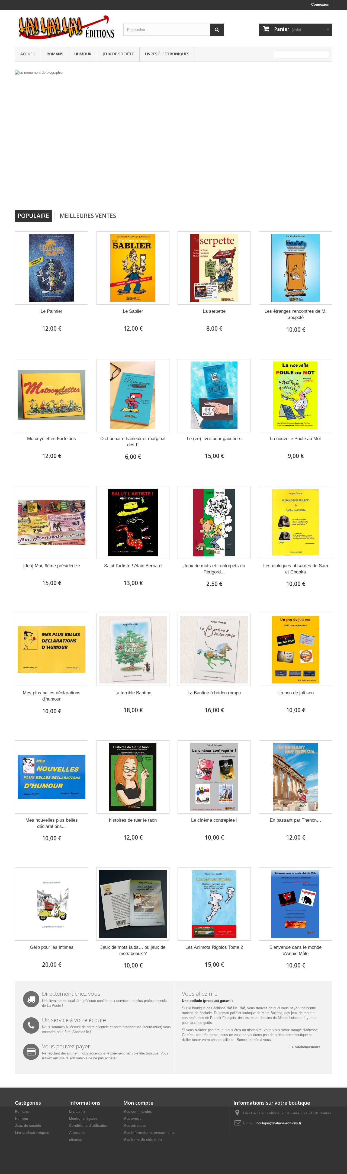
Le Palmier (51, 311)
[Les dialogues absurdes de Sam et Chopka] (295, 522)
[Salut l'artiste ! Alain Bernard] (133, 522)
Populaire (33, 216)
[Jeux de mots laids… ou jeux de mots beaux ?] (133, 904)
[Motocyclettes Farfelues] (51, 395)
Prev (203, 196)
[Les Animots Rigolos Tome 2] (214, 904)
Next (216, 196)
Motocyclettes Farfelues (51, 438)
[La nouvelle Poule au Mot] (295, 395)
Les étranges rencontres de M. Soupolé (296, 314)
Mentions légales (83, 1119)
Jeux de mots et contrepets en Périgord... (214, 569)
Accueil (28, 53)
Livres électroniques (167, 53)
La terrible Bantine (132, 692)
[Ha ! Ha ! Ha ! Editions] (65, 27)
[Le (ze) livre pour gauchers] (214, 395)
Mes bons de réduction (142, 1140)
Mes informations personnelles (149, 1133)
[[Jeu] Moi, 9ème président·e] (51, 522)
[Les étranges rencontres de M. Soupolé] (295, 268)
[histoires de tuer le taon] (133, 777)
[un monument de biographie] (120, 138)
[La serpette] (214, 268)
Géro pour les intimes (51, 947)
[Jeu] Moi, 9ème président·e (51, 565)
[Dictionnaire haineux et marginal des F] (133, 395)
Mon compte (138, 1102)
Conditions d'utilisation (88, 1126)
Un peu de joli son (295, 692)
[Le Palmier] (51, 268)
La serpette (214, 311)
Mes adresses (134, 1126)
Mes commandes (137, 1112)
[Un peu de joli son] (295, 649)
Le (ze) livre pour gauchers (214, 438)
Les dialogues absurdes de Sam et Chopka (295, 569)
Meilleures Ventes (88, 215)
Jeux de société (118, 53)
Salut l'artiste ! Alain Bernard (133, 565)
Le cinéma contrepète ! (214, 820)
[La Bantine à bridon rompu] (214, 649)
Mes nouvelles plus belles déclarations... (51, 823)
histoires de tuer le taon (133, 820)
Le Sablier (133, 311)
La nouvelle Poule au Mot (295, 438)
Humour (82, 53)
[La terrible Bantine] (133, 649)
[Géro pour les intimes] (51, 904)
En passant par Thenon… (295, 820)
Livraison (77, 1112)
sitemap (75, 1140)
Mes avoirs (132, 1119)
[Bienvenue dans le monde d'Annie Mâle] (295, 904)
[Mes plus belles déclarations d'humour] (51, 649)
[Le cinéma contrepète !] (214, 777)
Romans (55, 53)
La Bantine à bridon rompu (214, 692)
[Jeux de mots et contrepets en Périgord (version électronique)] (214, 522)
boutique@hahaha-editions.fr (278, 1123)
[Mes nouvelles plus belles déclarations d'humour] (51, 777)
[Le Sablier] (133, 268)
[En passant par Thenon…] (295, 777)
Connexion (320, 4)
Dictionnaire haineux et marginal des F (132, 441)
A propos (77, 1133)
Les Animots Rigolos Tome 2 (214, 947)
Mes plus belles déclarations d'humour (52, 696)
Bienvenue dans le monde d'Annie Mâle (295, 950)
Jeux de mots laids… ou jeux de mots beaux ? (132, 950)
